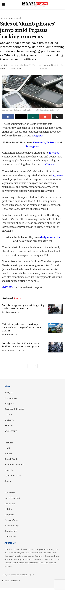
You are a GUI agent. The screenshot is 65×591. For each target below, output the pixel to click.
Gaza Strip (10, 503)
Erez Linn (9, 335)
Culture (8, 414)
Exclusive (9, 420)
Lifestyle (9, 470)
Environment (11, 431)
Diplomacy (10, 492)
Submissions (11, 531)
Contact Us (10, 536)
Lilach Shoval (10, 312)
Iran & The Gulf (12, 498)
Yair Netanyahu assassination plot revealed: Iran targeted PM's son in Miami (22, 327)
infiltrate (49, 164)
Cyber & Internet (13, 475)
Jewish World (11, 459)
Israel (18, 18)
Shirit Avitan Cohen (13, 350)
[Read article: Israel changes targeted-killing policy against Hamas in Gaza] (55, 309)
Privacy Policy (11, 525)
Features (9, 442)
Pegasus (38, 135)
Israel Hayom (28, 575)
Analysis (9, 392)
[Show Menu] (3, 4)
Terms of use (11, 520)
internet (54, 152)
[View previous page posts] (30, 366)
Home (2, 18)
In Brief (8, 453)
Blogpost (9, 403)
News (10, 18)
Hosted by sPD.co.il (11, 581)
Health (8, 448)
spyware (58, 175)
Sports (8, 481)
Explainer (9, 425)
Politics (8, 509)
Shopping (9, 514)
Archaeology (11, 398)
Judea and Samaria (14, 464)
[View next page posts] (35, 366)
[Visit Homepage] (34, 5)
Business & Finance (14, 409)
